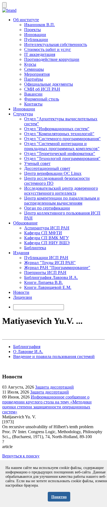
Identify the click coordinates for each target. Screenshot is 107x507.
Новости (21, 292)
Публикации (36, 39)
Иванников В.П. (39, 24)
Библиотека (35, 247)
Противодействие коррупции (51, 59)
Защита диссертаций (54, 387)
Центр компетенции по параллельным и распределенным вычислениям (62, 200)
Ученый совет (37, 163)
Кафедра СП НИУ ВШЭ (47, 242)
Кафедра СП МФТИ (43, 233)
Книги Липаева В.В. (43, 282)
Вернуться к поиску (21, 456)
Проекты (32, 29)
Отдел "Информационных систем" (56, 128)
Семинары (34, 69)
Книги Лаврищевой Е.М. (47, 287)
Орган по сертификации (47, 208)
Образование (25, 223)
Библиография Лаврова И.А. (51, 277)
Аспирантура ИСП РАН (46, 228)
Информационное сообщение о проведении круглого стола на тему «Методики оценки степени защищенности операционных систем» (47, 404)
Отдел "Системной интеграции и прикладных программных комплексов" (62, 146)
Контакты (33, 104)
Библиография (26, 346)
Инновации (35, 34)
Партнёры (33, 79)
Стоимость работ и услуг (47, 49)
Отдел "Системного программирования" (62, 138)
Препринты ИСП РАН (45, 272)
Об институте (26, 19)
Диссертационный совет (47, 168)
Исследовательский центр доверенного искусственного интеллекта (61, 191)
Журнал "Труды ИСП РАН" (50, 262)
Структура (23, 114)
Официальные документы (48, 84)
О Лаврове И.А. (28, 351)
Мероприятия (37, 74)
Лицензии (22, 297)
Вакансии (33, 94)
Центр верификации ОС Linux (52, 173)
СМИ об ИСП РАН (42, 89)
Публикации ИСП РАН (46, 257)
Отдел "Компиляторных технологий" (59, 133)
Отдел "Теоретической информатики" (59, 153)
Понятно (59, 497)
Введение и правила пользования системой (54, 356)
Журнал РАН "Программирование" (57, 267)
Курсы (30, 64)
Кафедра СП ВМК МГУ (46, 237)
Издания (21, 252)
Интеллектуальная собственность (55, 44)
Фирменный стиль (41, 99)
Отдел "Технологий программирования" (62, 158)
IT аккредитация (39, 54)
